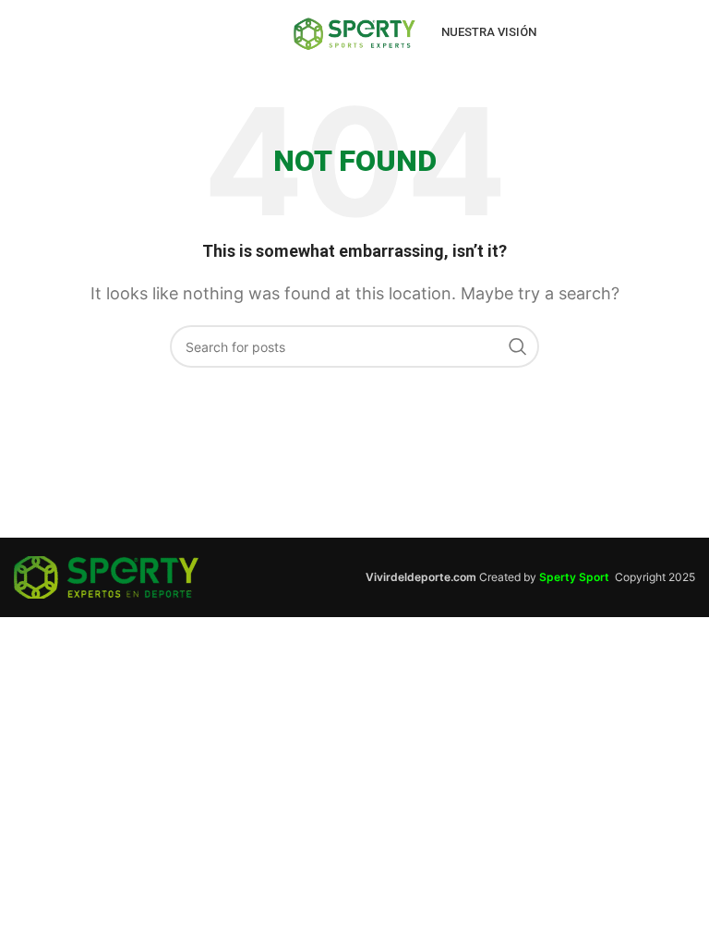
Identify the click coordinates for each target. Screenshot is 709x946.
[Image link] (106, 575)
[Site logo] (354, 30)
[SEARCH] (518, 346)
